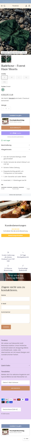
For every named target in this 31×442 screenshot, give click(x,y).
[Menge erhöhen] (9, 108)
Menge (3, 105)
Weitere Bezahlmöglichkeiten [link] (15, 136)
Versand (12, 98)
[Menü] (1, 6)
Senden (6, 327)
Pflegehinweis (6, 150)
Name (3, 295)
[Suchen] (5, 6)
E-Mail (3, 304)
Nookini (7, 414)
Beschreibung (6, 145)
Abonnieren (15, 388)
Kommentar (5, 312)
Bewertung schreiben (15, 235)
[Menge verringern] (2, 108)
